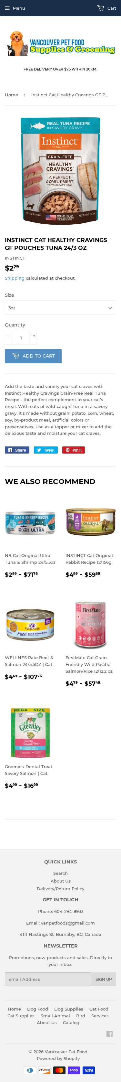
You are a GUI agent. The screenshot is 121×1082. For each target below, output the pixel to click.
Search (60, 873)
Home (11, 94)
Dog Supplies (68, 1009)
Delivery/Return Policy (60, 888)
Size (9, 295)
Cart (111, 8)
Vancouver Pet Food (66, 1051)
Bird (80, 1015)
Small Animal (55, 1015)
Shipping (15, 278)
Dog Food (37, 1009)
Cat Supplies (21, 1015)
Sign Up (104, 979)
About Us (61, 881)
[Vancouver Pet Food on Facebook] (109, 1034)
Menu (19, 8)
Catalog (71, 1022)
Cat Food (98, 1009)
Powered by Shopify (58, 1058)
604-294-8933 (68, 911)
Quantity (15, 325)
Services (100, 1015)
